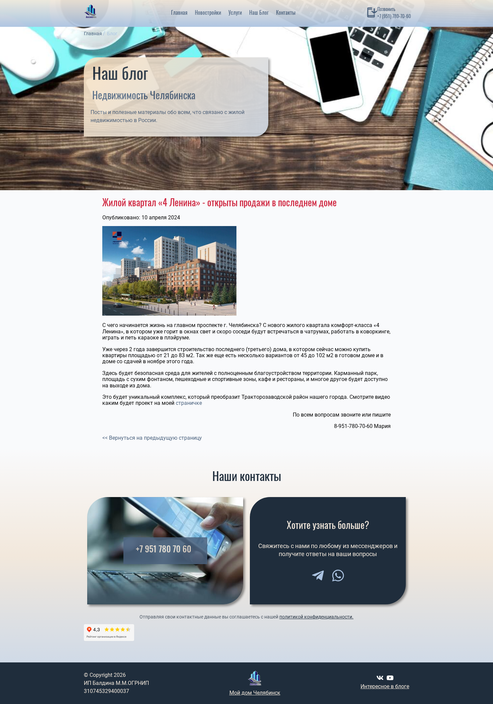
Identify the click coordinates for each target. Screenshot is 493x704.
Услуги (235, 12)
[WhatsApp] (338, 575)
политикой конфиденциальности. (316, 616)
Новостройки (208, 12)
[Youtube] (390, 677)
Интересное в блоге (385, 686)
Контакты (285, 12)
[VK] (380, 677)
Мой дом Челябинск (254, 693)
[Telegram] (318, 575)
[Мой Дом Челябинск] (90, 12)
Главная (179, 12)
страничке (189, 403)
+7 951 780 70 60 (163, 549)
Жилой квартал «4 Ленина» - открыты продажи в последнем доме (219, 202)
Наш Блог (259, 12)
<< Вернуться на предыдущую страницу (152, 438)
